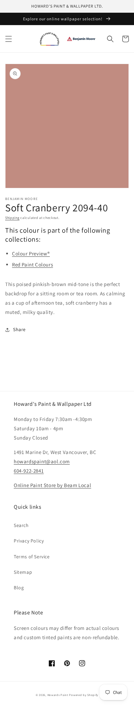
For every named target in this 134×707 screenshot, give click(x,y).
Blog (19, 587)
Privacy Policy (29, 541)
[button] (8, 38)
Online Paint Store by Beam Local (52, 485)
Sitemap (23, 572)
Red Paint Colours (32, 264)
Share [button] (19, 329)
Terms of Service (32, 556)
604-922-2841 (29, 470)
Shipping (12, 217)
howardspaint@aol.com (42, 461)
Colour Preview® (31, 253)
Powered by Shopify (83, 695)
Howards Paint (57, 695)
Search (21, 525)
